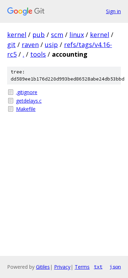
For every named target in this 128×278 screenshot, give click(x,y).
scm (57, 34)
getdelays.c (29, 100)
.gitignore (26, 92)
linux (76, 34)
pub (38, 34)
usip (51, 44)
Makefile (26, 108)
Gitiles (43, 266)
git (11, 44)
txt (98, 266)
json (115, 266)
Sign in (113, 11)
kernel (16, 34)
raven (30, 44)
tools (38, 54)
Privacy (62, 266)
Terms (82, 266)
